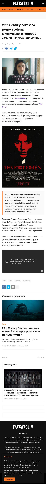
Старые (40, 357)
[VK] (6, 49)
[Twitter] (15, 49)
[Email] (13, 287)
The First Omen (20, 98)
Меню (3, 3)
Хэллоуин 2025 (8, 9)
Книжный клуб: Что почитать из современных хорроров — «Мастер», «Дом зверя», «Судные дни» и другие (21, 392)
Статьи (38, 9)
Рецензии (29, 9)
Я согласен (9, 479)
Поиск (43, 3)
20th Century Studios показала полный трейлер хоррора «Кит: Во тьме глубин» (21, 331)
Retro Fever (26, 280)
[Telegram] (11, 49)
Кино (4, 280)
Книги (10, 280)
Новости (19, 9)
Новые (5, 357)
